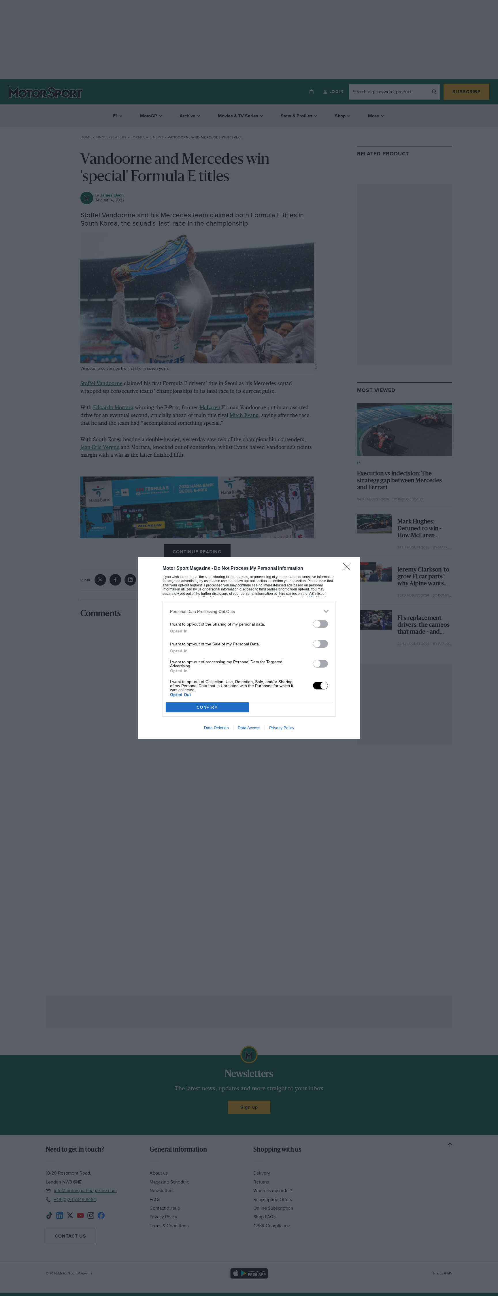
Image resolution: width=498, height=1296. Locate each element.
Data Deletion (216, 727)
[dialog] (249, 648)
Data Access (249, 727)
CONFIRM (207, 707)
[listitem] (249, 611)
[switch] (320, 624)
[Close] (348, 568)
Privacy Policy (281, 727)
